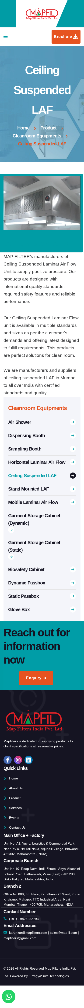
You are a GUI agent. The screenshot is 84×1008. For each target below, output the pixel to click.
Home (23, 127)
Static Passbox (23, 596)
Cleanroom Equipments (37, 135)
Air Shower (19, 422)
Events (14, 818)
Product (48, 127)
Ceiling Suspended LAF (32, 475)
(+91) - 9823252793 (24, 919)
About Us (16, 788)
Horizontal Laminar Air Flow (36, 462)
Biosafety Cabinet (26, 569)
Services (15, 808)
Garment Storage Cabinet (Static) (34, 546)
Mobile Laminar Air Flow (33, 502)
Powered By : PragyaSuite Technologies (39, 976)
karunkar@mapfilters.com (28, 932)
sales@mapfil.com (63, 932)
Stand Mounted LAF (28, 488)
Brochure (63, 37)
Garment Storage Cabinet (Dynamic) (34, 519)
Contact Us (17, 827)
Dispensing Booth (26, 435)
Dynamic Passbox (26, 582)
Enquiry (34, 678)
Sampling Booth (24, 448)
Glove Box (19, 609)
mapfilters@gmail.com (20, 938)
